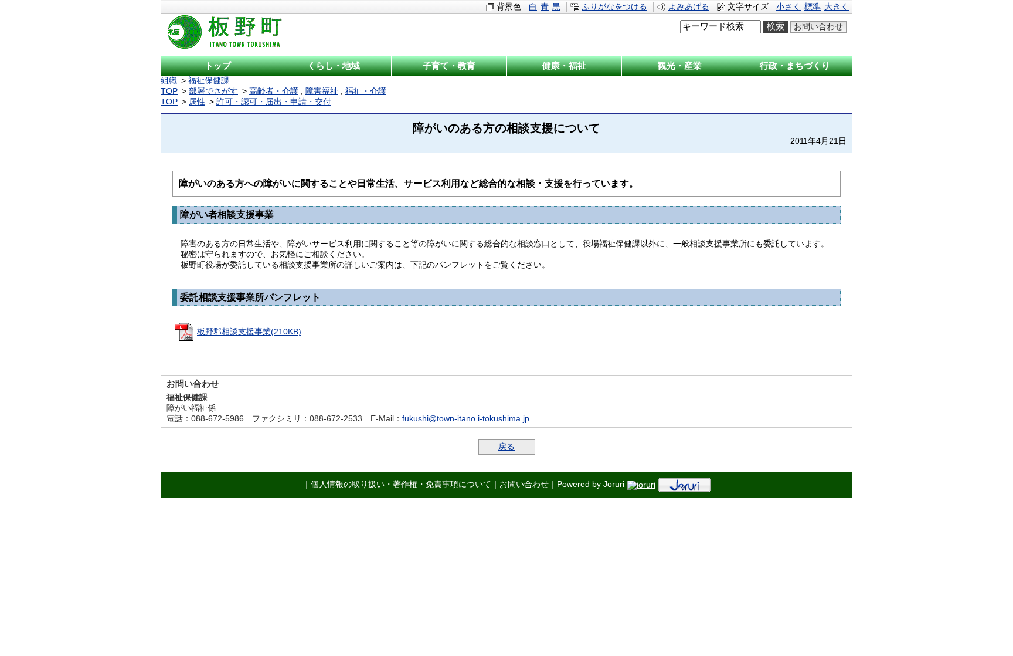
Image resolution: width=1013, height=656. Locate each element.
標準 (812, 6)
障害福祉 (321, 91)
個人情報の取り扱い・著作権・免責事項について (401, 484)
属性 (197, 101)
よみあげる (688, 6)
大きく (836, 6)
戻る (506, 446)
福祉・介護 (365, 91)
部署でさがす (213, 91)
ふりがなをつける (614, 6)
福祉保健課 (208, 80)
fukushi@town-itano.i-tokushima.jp (465, 418)
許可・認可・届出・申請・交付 (273, 101)
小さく (788, 6)
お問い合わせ (818, 26)
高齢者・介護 (273, 91)
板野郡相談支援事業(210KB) (249, 331)
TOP (169, 91)
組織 (169, 80)
